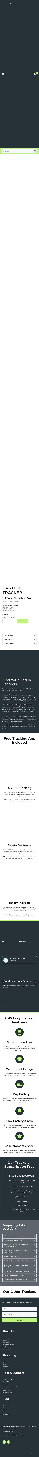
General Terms (6, 1388)
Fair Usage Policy (7, 1392)
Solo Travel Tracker (7, 1346)
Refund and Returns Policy (9, 1386)
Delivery (4, 1383)
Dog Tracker (5, 1340)
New (3, 1407)
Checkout (5, 1366)
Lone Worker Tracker (8, 1344)
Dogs (3, 1412)
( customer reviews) (13, 601)
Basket (4, 1364)
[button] (34, 1236)
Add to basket (22, 621)
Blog (3, 1405)
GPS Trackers (6, 1414)
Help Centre (5, 1381)
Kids (3, 1410)
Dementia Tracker (7, 1349)
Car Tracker (5, 1338)
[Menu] (3, 74)
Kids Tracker (5, 1342)
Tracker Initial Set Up (8, 1379)
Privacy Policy (6, 1390)
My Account (5, 1362)
